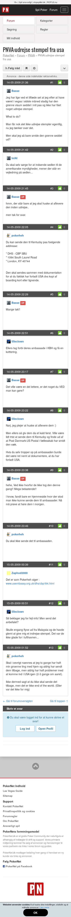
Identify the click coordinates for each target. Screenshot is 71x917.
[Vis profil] (9, 90)
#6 (51, 333)
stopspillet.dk (39, 2)
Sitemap (7, 796)
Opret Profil (45, 728)
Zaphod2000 (20, 573)
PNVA (31, 55)
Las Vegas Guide (13, 791)
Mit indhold (13, 38)
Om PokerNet (10, 821)
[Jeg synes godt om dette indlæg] (60, 82)
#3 (51, 188)
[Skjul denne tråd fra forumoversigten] (34, 68)
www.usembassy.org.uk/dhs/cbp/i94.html (30, 583)
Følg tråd (13, 68)
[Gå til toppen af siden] (35, 768)
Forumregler (10, 816)
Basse (16, 91)
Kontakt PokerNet (13, 806)
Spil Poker (41, 10)
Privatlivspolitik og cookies (19, 811)
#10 (51, 526)
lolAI (14, 158)
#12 (51, 603)
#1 (51, 82)
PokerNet (6, 9)
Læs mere (44, 907)
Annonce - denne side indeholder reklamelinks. (32, 76)
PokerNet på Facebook (18, 866)
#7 (51, 372)
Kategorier (46, 20)
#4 (51, 227)
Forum (54, 10)
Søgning (12, 29)
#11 (51, 564)
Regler (44, 29)
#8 (51, 410)
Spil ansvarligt (25, 2)
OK (35, 913)
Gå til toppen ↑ (59, 701)
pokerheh (18, 235)
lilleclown (18, 341)
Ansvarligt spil (11, 826)
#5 (51, 294)
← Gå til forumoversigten (18, 701)
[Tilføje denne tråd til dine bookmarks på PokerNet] (26, 68)
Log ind (25, 728)
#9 (51, 470)
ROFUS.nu (52, 2)
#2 (51, 149)
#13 (51, 647)
